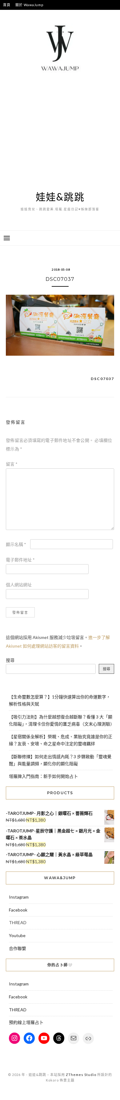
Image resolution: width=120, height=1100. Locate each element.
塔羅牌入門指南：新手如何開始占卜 (43, 776)
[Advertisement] (60, 132)
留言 (12, 464)
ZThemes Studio (81, 1075)
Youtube (17, 935)
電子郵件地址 (20, 559)
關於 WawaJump (29, 5)
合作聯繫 (17, 948)
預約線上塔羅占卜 (26, 1022)
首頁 (6, 5)
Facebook (18, 909)
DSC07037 (102, 378)
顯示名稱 (16, 544)
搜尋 (10, 660)
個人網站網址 (19, 584)
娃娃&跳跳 (60, 197)
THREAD (17, 1009)
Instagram (19, 897)
